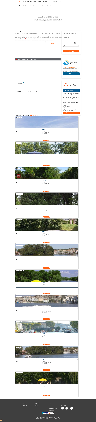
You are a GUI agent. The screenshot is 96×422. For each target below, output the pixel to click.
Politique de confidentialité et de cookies (63, 219)
